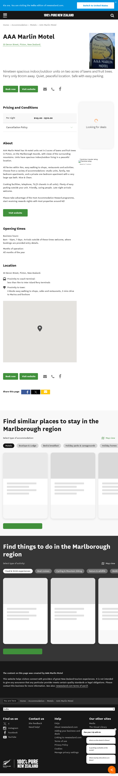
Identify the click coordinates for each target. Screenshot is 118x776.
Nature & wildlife (97, 571)
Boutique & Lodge (27, 445)
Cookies (58, 748)
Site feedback (35, 723)
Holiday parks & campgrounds (80, 445)
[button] (5, 15)
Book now (11, 89)
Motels (8, 445)
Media (92, 723)
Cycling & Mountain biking (69, 571)
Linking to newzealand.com (68, 737)
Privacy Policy (61, 745)
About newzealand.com (66, 727)
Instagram (13, 728)
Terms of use (61, 741)
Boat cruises (43, 571)
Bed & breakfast (51, 445)
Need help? (34, 727)
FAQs (57, 723)
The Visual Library (98, 727)
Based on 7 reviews (85, 164)
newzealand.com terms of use (72, 685)
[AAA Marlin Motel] (102, 51)
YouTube (12, 737)
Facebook (13, 732)
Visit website (28, 89)
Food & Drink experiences (17, 571)
